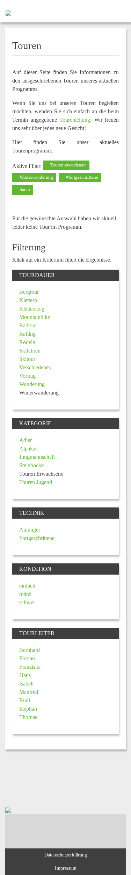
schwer (27, 602)
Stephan (28, 709)
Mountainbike (34, 317)
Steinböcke (31, 465)
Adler (25, 440)
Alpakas (28, 448)
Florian (27, 658)
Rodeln (27, 342)
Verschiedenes (35, 367)
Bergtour (29, 292)
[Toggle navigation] (119, 12)
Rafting (27, 334)
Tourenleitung (74, 120)
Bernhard (29, 650)
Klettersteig (31, 309)
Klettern (28, 300)
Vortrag (27, 376)
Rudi (24, 700)
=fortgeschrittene (81, 177)
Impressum (66, 868)
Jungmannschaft (37, 457)
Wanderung (32, 384)
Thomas (28, 717)
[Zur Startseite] (5, 12)
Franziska (30, 667)
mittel (25, 594)
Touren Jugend (35, 482)
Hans (25, 675)
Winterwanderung (36, 177)
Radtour (28, 325)
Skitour (27, 359)
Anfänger (29, 530)
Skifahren (30, 351)
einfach (27, 586)
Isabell (26, 684)
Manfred (28, 692)
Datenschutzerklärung (65, 855)
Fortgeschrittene (36, 538)
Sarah (24, 189)
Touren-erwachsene (68, 165)
